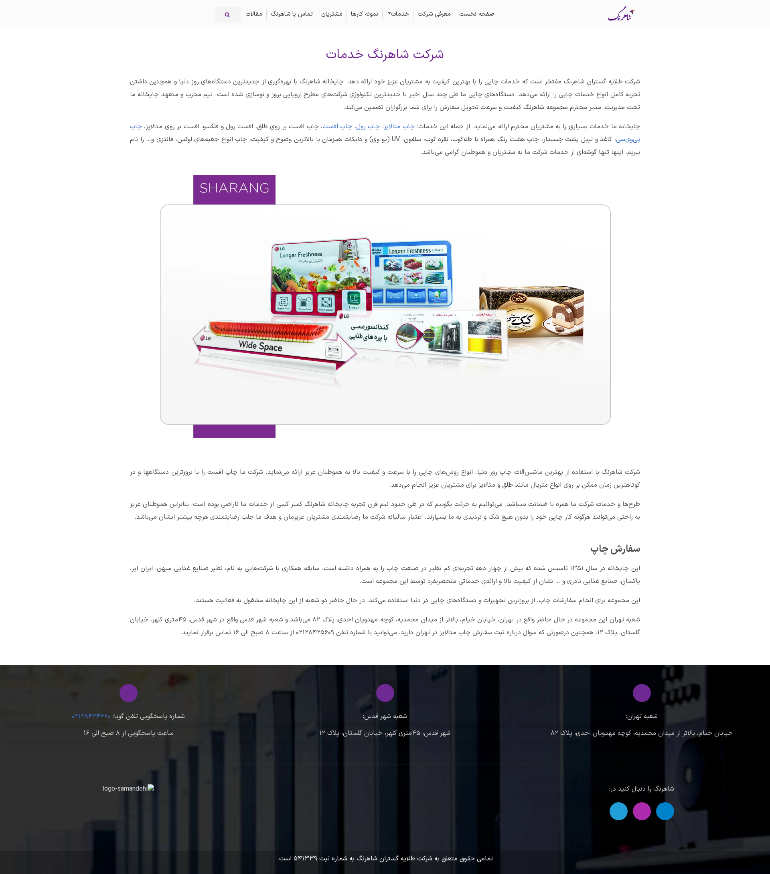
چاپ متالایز (399, 127)
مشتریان (331, 14)
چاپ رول (368, 127)
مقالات (253, 14)
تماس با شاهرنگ (292, 14)
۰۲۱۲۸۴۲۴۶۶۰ (91, 716)
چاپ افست (337, 127)
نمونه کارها (364, 14)
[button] (665, 811)
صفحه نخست (476, 14)
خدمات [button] (400, 14)
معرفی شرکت (434, 14)
